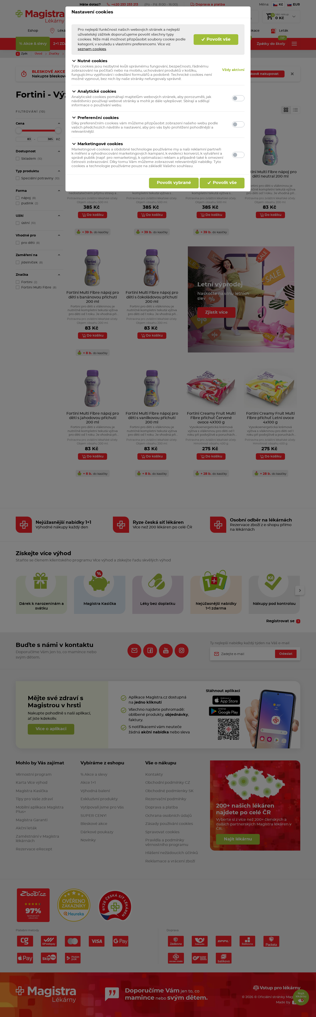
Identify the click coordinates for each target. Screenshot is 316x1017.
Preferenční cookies (98, 118)
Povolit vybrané (174, 183)
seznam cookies (92, 49)
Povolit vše (217, 39)
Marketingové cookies (100, 144)
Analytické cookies (96, 91)
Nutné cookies (92, 61)
